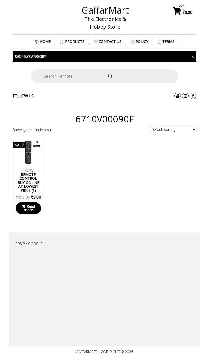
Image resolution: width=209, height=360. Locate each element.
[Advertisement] (104, 298)
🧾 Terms (165, 41)
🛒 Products (72, 41)
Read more (29, 208)
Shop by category (30, 56)
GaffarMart (105, 10)
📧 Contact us (107, 41)
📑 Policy (139, 41)
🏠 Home (43, 41)
